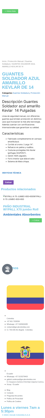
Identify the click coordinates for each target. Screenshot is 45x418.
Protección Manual (15, 61)
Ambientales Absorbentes (22, 214)
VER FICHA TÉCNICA (11, 173)
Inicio (4, 61)
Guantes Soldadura (21, 93)
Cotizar (8, 182)
